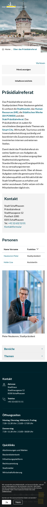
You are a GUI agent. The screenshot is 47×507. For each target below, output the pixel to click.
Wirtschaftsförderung (12, 472)
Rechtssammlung (10, 463)
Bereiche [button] (9, 348)
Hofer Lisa (8, 262)
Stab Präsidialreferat (13, 119)
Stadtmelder (8, 468)
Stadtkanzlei (23, 108)
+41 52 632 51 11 (15, 401)
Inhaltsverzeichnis (23, 81)
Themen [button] (9, 356)
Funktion (31, 249)
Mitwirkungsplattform (12, 459)
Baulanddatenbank (11, 454)
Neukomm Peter (11, 256)
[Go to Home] (6, 49)
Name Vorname (11, 249)
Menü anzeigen (23, 69)
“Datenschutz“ (7, 491)
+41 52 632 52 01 (16, 223)
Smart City (7, 129)
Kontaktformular (13, 226)
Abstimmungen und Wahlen (15, 450)
